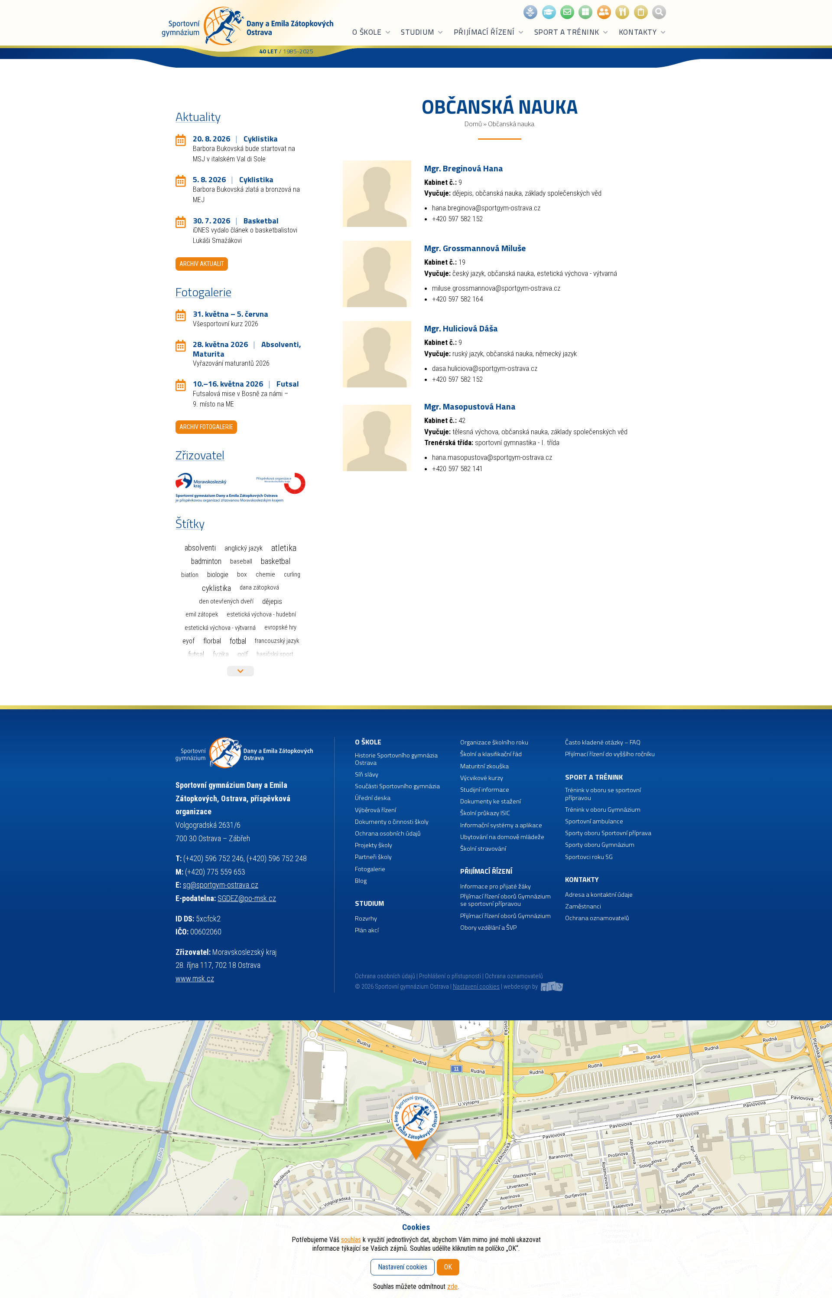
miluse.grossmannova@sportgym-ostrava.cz (496, 288)
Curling (292, 574)
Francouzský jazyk (277, 641)
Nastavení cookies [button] (476, 986)
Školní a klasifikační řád (491, 754)
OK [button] (448, 1267)
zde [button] (452, 1286)
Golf (242, 654)
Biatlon (189, 575)
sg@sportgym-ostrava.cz (220, 884)
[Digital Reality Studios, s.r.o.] (551, 986)
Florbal (212, 640)
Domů (473, 123)
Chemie (265, 574)
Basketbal (275, 561)
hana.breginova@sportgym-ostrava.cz (486, 207)
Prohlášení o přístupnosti (450, 976)
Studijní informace (484, 789)
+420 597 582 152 (457, 218)
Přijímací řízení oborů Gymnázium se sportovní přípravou (505, 900)
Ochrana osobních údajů (385, 976)
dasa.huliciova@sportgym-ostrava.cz (484, 368)
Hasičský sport (275, 654)
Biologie (217, 574)
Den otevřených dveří (226, 601)
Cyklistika (216, 588)
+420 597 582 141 (457, 468)
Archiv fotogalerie (206, 426)
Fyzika (221, 654)
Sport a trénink (566, 32)
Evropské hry (280, 627)
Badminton (206, 561)
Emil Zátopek (201, 614)
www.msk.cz (195, 978)
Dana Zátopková (259, 587)
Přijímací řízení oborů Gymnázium (505, 916)
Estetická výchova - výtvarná (220, 628)
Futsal (196, 654)
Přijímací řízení (484, 32)
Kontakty (637, 32)
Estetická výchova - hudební (261, 614)
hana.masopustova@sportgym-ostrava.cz (492, 457)
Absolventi (200, 548)
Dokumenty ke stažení (490, 801)
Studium (417, 32)
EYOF (188, 641)
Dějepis (272, 601)
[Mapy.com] (416, 1159)
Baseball (241, 561)
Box (242, 574)
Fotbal (238, 641)
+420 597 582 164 (457, 299)
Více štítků (240, 671)
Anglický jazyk (243, 548)
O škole (366, 32)
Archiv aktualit (201, 263)
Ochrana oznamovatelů (597, 918)
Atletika (283, 548)
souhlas (351, 1240)
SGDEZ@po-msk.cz (247, 898)
